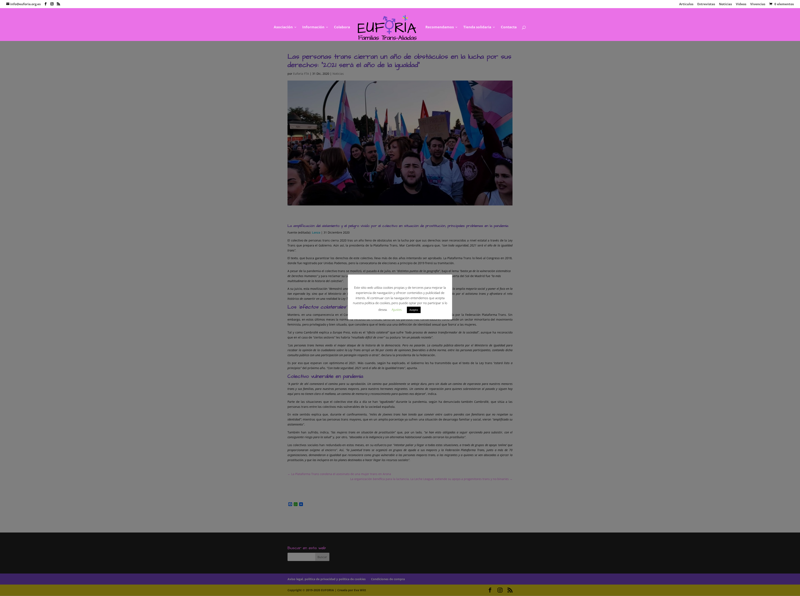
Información (313, 27)
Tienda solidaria (477, 27)
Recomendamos (439, 27)
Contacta (509, 27)
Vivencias (757, 4)
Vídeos (741, 4)
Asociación (283, 27)
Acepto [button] (413, 310)
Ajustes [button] (397, 309)
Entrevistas (706, 4)
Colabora (342, 27)
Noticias (725, 4)
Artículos (686, 4)
